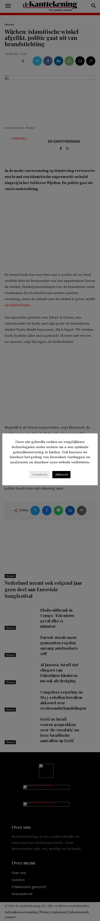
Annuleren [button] (39, 474)
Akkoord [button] (61, 474)
